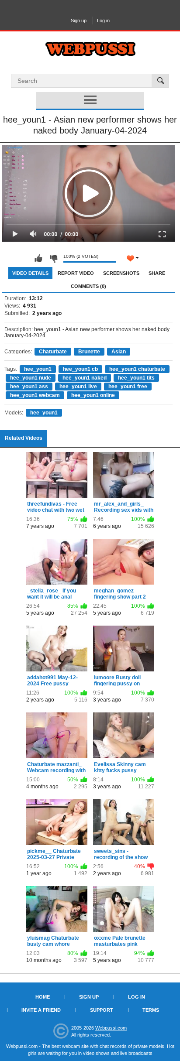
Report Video (76, 273)
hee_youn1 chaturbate (137, 369)
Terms (150, 1010)
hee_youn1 (38, 369)
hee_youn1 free (127, 386)
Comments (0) (88, 286)
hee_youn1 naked (84, 378)
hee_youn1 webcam (35, 395)
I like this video (38, 258)
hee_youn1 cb (80, 369)
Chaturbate (53, 352)
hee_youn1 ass (29, 386)
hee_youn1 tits (136, 378)
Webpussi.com (111, 1027)
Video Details (30, 273)
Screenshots (121, 273)
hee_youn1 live (78, 386)
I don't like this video (53, 258)
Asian (118, 352)
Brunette (89, 352)
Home (42, 996)
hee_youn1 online (93, 395)
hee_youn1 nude (30, 378)
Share (157, 273)
